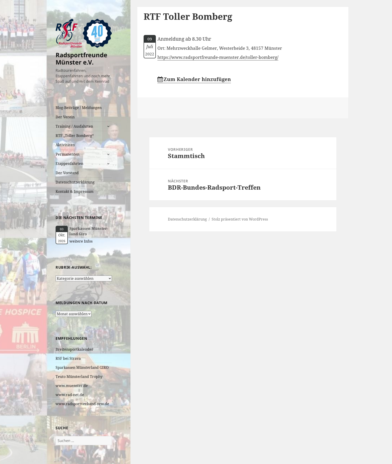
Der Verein (65, 116)
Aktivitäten (65, 144)
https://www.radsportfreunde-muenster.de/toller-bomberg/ (217, 57)
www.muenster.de (72, 385)
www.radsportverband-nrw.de (82, 403)
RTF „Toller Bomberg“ (75, 135)
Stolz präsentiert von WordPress (240, 219)
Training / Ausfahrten (74, 126)
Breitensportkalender (74, 349)
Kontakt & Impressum (74, 191)
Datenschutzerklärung (75, 182)
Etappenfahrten (69, 163)
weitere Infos (81, 241)
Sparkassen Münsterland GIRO (82, 367)
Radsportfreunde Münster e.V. (81, 58)
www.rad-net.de (70, 394)
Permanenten (67, 154)
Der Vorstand (67, 172)
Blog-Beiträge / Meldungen (79, 107)
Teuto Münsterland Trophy (79, 376)
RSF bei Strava (68, 358)
